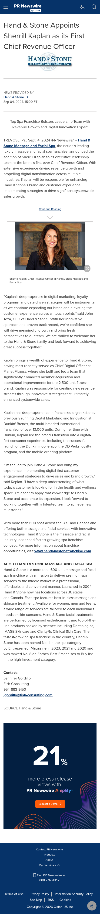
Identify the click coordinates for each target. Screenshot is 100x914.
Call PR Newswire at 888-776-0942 (51, 877)
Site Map (36, 899)
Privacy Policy (39, 894)
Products (49, 855)
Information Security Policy (74, 894)
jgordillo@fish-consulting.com (28, 695)
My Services (48, 865)
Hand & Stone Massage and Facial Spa (46, 142)
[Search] (94, 7)
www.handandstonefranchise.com (62, 551)
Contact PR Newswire (49, 849)
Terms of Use (14, 894)
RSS (51, 899)
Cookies (65, 899)
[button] (50, 61)
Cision (58, 906)
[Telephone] (82, 7)
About (49, 860)
